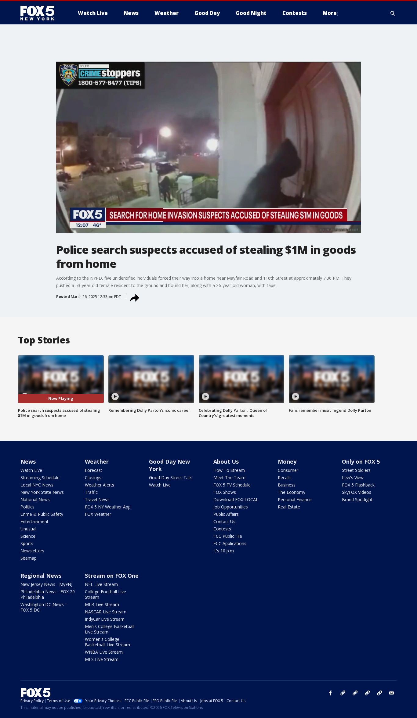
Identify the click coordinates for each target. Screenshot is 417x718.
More (330, 12)
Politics (27, 507)
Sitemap (28, 558)
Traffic (91, 492)
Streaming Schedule (40, 477)
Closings (93, 477)
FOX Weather (98, 514)
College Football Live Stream (105, 594)
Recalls (285, 477)
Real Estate (289, 507)
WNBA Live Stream (104, 652)
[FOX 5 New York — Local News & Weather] (40, 13)
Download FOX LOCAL (235, 499)
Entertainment (34, 521)
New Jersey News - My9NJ (46, 584)
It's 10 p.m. (224, 551)
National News (35, 499)
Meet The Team (229, 477)
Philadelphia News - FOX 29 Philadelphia (47, 594)
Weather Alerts (99, 485)
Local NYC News (36, 485)
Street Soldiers (356, 470)
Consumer (288, 470)
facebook (330, 693)
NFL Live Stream (101, 584)
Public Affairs (226, 514)
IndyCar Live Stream (105, 619)
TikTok (355, 693)
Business (287, 485)
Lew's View (353, 477)
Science (27, 536)
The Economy (291, 492)
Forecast (93, 470)
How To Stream (229, 470)
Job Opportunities (230, 507)
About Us (226, 461)
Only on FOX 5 (361, 461)
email (392, 693)
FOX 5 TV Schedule (232, 485)
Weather (97, 461)
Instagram (343, 693)
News (28, 461)
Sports (26, 543)
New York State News (42, 492)
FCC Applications (229, 543)
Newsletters (32, 551)
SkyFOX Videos (356, 492)
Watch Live (31, 470)
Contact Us (224, 521)
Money (287, 461)
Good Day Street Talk (170, 477)
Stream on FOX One (112, 575)
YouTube (367, 693)
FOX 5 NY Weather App (108, 507)
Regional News (40, 575)
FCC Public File (227, 536)
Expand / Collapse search (393, 13)
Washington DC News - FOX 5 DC (43, 607)
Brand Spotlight (357, 499)
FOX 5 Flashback (358, 485)
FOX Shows (224, 492)
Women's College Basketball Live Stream (107, 642)
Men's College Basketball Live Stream (109, 629)
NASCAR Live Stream (105, 612)
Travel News (97, 499)
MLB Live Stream (102, 604)
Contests (222, 529)
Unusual (28, 529)
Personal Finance (295, 499)
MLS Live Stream (101, 659)
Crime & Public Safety (41, 514)
